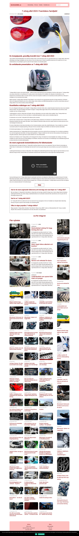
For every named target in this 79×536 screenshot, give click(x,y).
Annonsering (30, 4)
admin (39, 224)
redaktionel (66, 14)
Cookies (40, 4)
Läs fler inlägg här (39, 216)
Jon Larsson (20, 14)
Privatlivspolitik (41, 534)
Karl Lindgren (39, 272)
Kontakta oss (46, 4)
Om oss (36, 4)
